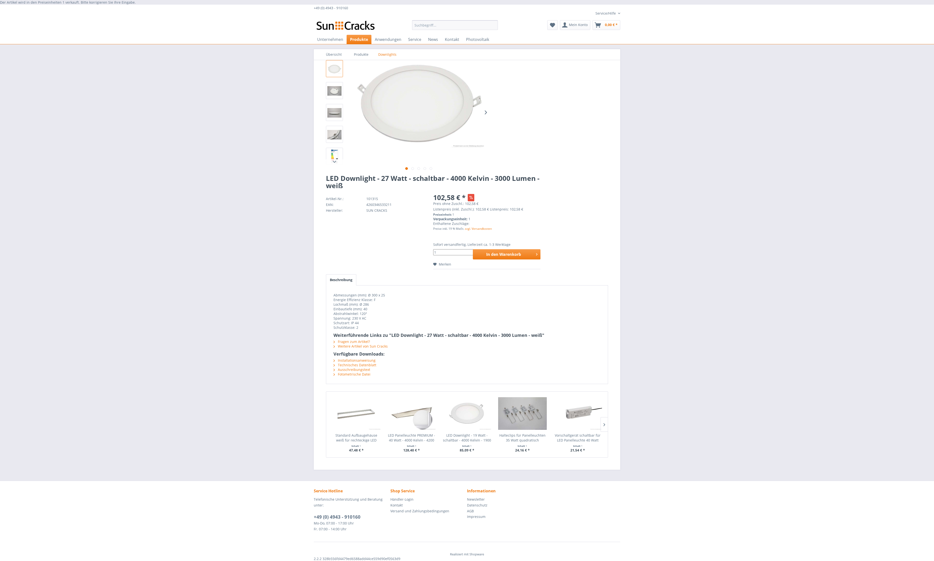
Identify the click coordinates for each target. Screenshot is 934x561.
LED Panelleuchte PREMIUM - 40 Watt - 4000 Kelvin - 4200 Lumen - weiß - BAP (411, 438)
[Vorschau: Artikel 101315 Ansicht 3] (334, 112)
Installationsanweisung (356, 360)
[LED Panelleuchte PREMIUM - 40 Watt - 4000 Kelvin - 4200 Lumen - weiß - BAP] (411, 413)
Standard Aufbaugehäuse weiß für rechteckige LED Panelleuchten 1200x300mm (356, 438)
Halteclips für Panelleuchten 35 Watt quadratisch (522, 437)
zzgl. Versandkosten (478, 229)
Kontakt (396, 505)
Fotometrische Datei (353, 374)
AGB (470, 511)
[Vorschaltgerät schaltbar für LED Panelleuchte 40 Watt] (577, 413)
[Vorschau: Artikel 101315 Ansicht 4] (334, 134)
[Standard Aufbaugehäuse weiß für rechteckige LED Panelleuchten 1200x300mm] (356, 413)
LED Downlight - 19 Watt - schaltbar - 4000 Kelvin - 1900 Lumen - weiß (467, 438)
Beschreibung (341, 279)
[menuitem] (455, 25)
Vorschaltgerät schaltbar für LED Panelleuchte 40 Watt (578, 437)
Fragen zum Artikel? (353, 341)
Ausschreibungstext (353, 369)
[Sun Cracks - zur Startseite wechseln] (345, 26)
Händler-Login (401, 499)
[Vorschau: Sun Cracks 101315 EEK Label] (334, 156)
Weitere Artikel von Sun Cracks (362, 346)
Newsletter (476, 499)
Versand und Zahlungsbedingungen (419, 511)
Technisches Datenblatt (356, 365)
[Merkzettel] (552, 25)
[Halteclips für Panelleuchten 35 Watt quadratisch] (522, 413)
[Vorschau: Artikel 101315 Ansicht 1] (334, 68)
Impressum (476, 516)
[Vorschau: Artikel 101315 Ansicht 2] (334, 90)
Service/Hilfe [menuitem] (606, 13)
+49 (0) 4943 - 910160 (337, 517)
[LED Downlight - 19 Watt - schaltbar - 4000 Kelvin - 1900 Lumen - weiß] (467, 413)
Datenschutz (477, 505)
